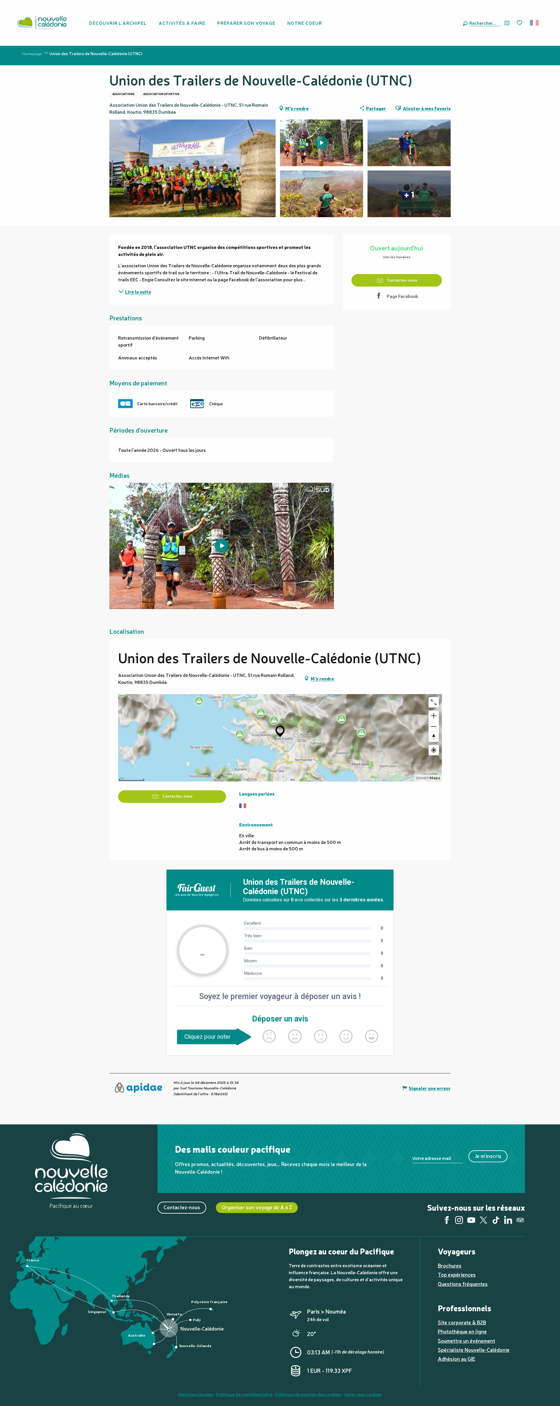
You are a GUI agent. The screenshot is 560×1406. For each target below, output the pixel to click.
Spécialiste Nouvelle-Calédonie (474, 1349)
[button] (483, 23)
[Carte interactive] (507, 23)
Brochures (449, 1265)
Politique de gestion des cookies (308, 1394)
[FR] (534, 23)
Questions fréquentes (463, 1283)
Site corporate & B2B (462, 1322)
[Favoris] (520, 23)
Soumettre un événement (466, 1340)
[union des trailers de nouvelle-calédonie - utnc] (222, 546)
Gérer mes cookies (363, 1394)
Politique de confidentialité (244, 1394)
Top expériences (457, 1274)
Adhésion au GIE (456, 1358)
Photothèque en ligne (462, 1331)
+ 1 (409, 193)
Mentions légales (195, 1394)
